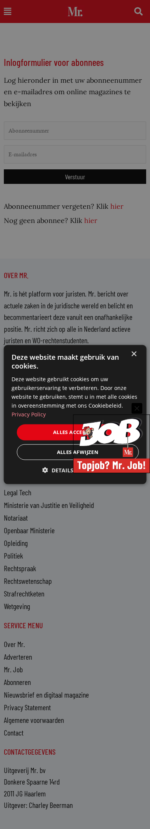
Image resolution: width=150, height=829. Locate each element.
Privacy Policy (29, 414)
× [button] (134, 354)
